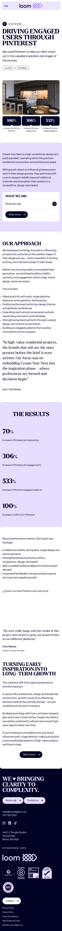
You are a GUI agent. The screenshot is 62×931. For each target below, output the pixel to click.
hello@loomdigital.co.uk (14, 812)
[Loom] (31, 5)
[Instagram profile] (3, 823)
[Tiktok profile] (15, 823)
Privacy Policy (8, 908)
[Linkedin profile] (9, 823)
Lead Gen (8, 68)
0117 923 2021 (9, 815)
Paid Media (22, 68)
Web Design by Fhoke (11, 921)
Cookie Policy (8, 912)
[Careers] (11, 904)
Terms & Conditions (10, 917)
